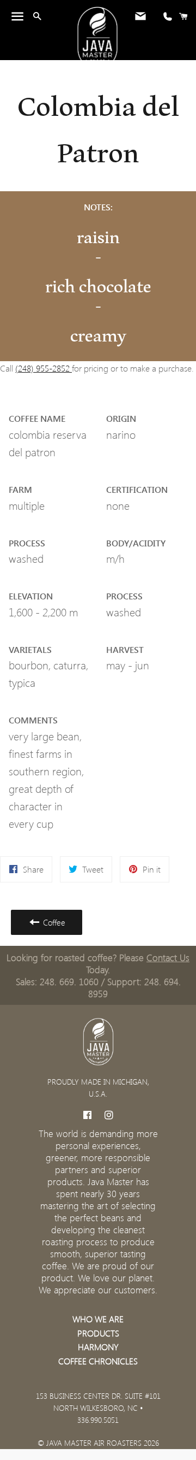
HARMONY (98, 1346)
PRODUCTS (98, 1333)
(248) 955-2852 (43, 368)
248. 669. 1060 (69, 981)
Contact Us (167, 957)
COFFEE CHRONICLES (98, 1361)
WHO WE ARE (98, 1318)
